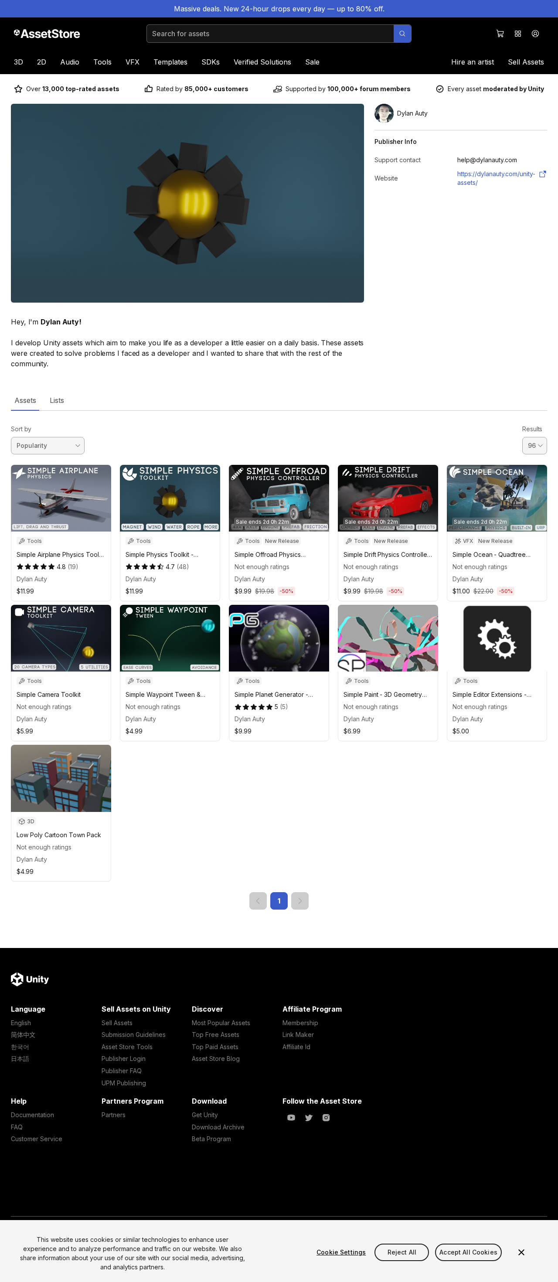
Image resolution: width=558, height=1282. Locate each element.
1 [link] (279, 901)
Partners (114, 1114)
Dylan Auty (32, 579)
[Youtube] (291, 1117)
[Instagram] (326, 1117)
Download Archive (218, 1127)
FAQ (17, 1127)
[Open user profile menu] (535, 33)
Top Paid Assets (215, 1046)
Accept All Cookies (468, 1252)
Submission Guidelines (134, 1034)
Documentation (32, 1114)
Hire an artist (472, 62)
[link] (258, 901)
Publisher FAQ (122, 1070)
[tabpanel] (279, 660)
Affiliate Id (296, 1046)
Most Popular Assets (221, 1022)
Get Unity (205, 1114)
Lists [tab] (57, 400)
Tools (102, 62)
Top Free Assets (215, 1034)
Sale (312, 62)
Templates (170, 62)
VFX (133, 62)
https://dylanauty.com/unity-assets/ (496, 178)
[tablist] (279, 400)
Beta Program (211, 1138)
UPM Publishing (124, 1083)
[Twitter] (308, 1117)
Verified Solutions (262, 62)
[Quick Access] (518, 33)
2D (41, 62)
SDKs (210, 62)
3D (18, 62)
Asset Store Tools (127, 1046)
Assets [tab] (25, 400)
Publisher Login (124, 1058)
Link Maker (298, 1034)
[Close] (521, 1252)
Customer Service (36, 1138)
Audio (69, 62)
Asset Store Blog (216, 1058)
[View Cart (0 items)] (500, 33)
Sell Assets (526, 62)
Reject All (402, 1252)
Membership (300, 1022)
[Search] (402, 33)
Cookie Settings (341, 1252)
